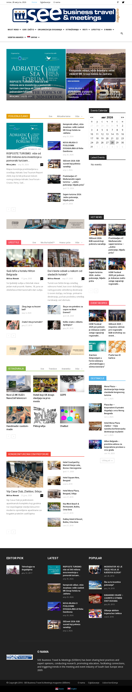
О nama (56, 2)
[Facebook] (117, 2)
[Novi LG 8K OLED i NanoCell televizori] (18, 383)
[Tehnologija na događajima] (12, 569)
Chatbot (64, 426)
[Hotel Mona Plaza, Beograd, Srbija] (54, 493)
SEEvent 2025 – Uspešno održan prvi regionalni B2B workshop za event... (116, 330)
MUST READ (13, 29)
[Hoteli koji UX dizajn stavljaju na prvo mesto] (45, 383)
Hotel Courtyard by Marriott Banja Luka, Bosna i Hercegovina (72, 465)
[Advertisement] (107, 191)
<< (91, 117)
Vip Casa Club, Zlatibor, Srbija (24, 491)
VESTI (85, 29)
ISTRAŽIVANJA (72, 29)
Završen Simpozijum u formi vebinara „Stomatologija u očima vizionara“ (97, 361)
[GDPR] (72, 383)
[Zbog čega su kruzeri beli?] (12, 309)
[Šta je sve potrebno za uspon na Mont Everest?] (54, 309)
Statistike (66, 369)
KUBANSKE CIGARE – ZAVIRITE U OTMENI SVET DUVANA (113, 598)
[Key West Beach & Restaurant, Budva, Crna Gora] (54, 506)
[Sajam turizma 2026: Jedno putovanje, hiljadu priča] (54, 197)
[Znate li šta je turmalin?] (12, 325)
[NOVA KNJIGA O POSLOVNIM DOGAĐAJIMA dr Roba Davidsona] (81, 89)
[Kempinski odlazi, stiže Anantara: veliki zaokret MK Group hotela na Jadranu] (96, 63)
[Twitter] (123, 2)
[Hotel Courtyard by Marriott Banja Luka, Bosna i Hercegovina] (54, 465)
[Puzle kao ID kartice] (117, 347)
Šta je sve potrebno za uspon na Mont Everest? (73, 310)
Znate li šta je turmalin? (32, 322)
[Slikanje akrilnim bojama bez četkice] (95, 613)
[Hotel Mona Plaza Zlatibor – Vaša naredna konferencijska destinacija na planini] (95, 426)
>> (122, 117)
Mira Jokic (14, 96)
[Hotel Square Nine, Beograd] (54, 480)
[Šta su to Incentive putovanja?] (95, 585)
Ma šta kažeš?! (48, 242)
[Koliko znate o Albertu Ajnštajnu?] (54, 325)
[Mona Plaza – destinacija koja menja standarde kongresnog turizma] (95, 389)
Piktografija (39, 426)
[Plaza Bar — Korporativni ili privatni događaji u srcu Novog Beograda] (95, 407)
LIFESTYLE (95, 29)
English (74, 689)
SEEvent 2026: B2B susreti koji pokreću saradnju (71, 164)
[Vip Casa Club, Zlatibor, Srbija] (24, 474)
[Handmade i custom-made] (18, 414)
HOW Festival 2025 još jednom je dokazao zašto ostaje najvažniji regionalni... (116, 278)
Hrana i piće (64, 242)
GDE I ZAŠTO (28, 29)
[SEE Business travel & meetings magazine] (66, 15)
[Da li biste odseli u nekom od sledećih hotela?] (66, 258)
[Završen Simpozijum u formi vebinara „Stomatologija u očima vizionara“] (97, 347)
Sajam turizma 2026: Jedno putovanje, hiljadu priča (72, 197)
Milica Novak (12, 278)
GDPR (63, 395)
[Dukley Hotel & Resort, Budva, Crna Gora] (54, 522)
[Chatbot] (72, 414)
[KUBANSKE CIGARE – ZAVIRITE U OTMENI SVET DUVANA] (95, 598)
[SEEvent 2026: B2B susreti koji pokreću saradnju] (111, 89)
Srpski (34, 37)
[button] (122, 33)
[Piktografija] (45, 414)
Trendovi (53, 369)
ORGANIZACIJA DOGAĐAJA (50, 29)
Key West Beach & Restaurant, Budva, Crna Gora (71, 507)
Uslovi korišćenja (110, 682)
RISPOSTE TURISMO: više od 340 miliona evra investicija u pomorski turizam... (24, 157)
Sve (50, 116)
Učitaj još (106, 460)
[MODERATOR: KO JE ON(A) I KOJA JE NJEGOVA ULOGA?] (95, 569)
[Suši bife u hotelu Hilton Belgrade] (24, 258)
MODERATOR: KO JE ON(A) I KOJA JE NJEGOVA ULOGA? (113, 570)
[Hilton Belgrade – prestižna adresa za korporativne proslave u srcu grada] (95, 444)
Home (34, 2)
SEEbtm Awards (16, 37)
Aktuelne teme (63, 116)
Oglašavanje (45, 2)
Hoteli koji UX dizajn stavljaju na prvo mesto (43, 398)
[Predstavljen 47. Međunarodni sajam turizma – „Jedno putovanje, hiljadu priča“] (54, 179)
